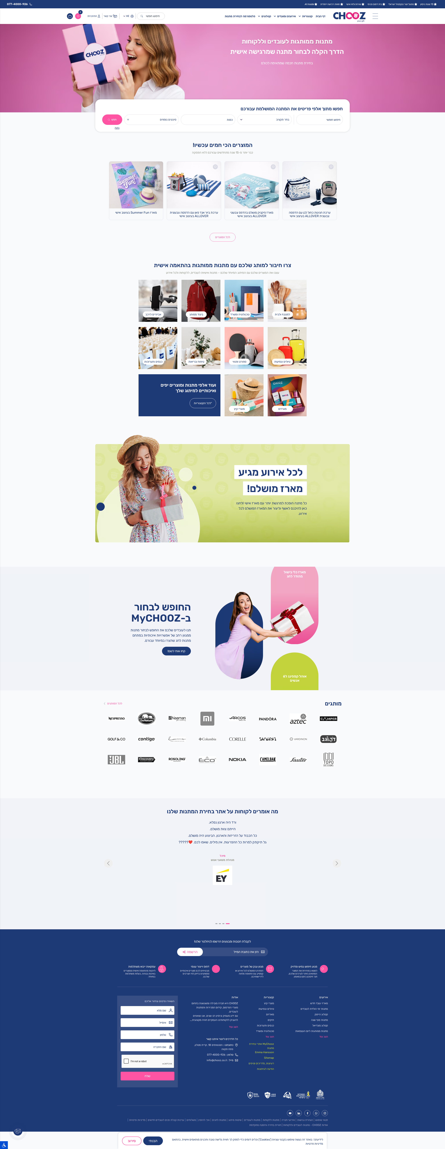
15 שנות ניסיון (426, 4)
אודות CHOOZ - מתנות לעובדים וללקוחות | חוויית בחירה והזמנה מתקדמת (288, 1125)
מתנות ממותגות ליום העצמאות (311, 1031)
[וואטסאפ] (316, 1113)
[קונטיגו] (147, 739)
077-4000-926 (216, 1054)
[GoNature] (147, 718)
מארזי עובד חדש (319, 1003)
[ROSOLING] (177, 759)
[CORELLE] (238, 739)
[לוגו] (349, 16)
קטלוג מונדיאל (320, 1025)
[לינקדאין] (299, 1113)
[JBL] (117, 759)
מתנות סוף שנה (319, 1020)
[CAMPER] (328, 718)
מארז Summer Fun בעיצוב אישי (136, 212)
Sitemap (269, 1057)
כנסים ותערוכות (265, 1025)
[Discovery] (147, 759)
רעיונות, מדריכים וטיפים (261, 1063)
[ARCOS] (238, 718)
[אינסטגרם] (325, 1113)
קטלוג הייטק (321, 1014)
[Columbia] (207, 739)
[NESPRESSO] (117, 718)
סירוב (132, 1141)
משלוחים (191, 1120)
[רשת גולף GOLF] (117, 739)
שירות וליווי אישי (353, 4)
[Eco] (207, 759)
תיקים (271, 1020)
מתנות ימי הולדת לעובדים (314, 1008)
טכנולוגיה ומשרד (265, 1031)
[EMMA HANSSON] (177, 739)
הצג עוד (233, 1026)
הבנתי (153, 1141)
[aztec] (298, 718)
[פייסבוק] (307, 1113)
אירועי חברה (288, 1120)
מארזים (270, 1014)
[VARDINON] (298, 739)
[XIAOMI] (207, 718)
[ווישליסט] (78, 16)
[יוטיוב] (290, 1113)
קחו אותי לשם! (176, 651)
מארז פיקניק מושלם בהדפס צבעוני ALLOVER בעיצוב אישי (251, 214)
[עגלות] (70, 16)
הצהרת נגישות (305, 1120)
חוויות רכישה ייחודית (330, 4)
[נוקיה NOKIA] (238, 759)
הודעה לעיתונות (265, 1069)
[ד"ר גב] (328, 739)
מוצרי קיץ (269, 1003)
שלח (147, 1076)
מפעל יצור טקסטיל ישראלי (401, 4)
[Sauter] (298, 759)
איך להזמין (204, 1120)
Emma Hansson (264, 1052)
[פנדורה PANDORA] (268, 718)
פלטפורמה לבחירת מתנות (240, 16)
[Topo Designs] (328, 759)
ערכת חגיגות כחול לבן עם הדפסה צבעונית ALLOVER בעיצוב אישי (309, 214)
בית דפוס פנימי (374, 4)
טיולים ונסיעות (266, 1008)
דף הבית (320, 16)
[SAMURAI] (268, 739)
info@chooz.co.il (217, 1060)
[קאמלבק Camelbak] (268, 759)
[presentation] (108, 863)
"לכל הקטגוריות (203, 403)
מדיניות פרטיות (137, 1120)
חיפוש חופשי (153, 16)
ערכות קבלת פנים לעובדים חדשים (166, 1120)
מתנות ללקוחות (271, 1120)
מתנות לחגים (219, 1120)
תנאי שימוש (321, 1120)
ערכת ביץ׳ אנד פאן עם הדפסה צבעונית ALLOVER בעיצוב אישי (194, 214)
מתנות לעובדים (252, 1120)
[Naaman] (177, 718)
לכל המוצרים (222, 237)
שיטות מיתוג (235, 1120)
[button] (229, 923)
